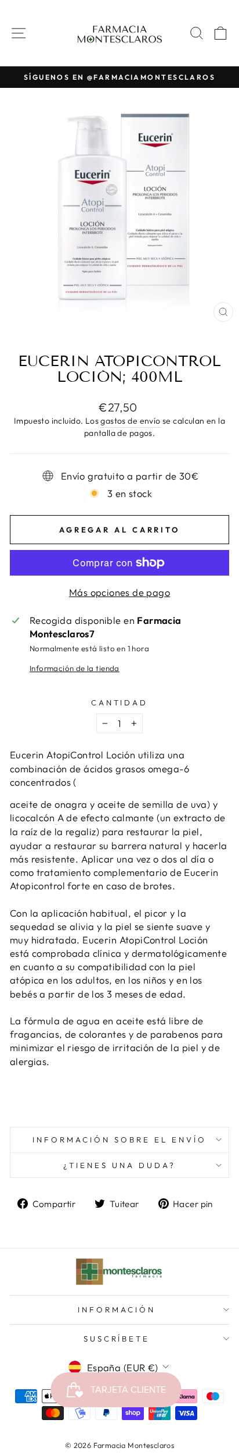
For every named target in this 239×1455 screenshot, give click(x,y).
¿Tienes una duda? (119, 1165)
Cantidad (120, 702)
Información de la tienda (74, 668)
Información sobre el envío (119, 1139)
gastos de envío (130, 421)
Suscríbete (117, 1338)
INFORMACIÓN (116, 1309)
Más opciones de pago (119, 592)
